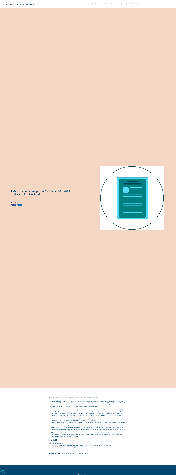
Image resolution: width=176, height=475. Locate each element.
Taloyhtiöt (72, 453)
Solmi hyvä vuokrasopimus (56, 443)
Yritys (123, 4)
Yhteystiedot (136, 4)
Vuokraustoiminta (81, 453)
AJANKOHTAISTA (64, 453)
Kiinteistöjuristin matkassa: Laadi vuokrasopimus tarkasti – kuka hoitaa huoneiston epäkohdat (73, 445)
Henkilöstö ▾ (105, 4)
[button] (13, 205)
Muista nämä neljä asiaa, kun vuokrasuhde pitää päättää (63, 447)
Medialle (128, 4)
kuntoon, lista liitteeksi (105, 445)
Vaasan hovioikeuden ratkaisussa (57, 401)
